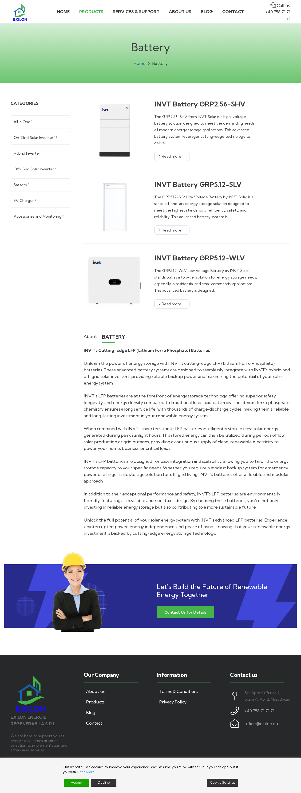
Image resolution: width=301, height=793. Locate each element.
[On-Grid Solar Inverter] (41, 138)
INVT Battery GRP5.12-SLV (198, 184)
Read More (86, 772)
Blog (90, 712)
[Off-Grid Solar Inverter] (41, 169)
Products (95, 702)
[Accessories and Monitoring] (41, 216)
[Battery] (41, 185)
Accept (77, 782)
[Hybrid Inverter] (41, 153)
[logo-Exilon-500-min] (20, 12)
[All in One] (41, 122)
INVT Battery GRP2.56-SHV (199, 104)
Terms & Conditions (178, 691)
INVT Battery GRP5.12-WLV (199, 258)
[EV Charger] (41, 201)
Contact (94, 723)
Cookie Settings (222, 782)
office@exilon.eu (261, 723)
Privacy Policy (172, 702)
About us (95, 691)
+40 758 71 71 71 (259, 711)
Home (139, 63)
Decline (104, 782)
